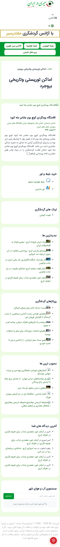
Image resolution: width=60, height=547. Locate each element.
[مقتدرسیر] (30, 37)
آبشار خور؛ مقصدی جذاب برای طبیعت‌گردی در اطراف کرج (27, 433)
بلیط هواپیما (31, 46)
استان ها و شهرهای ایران (33, 123)
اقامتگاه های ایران (14, 123)
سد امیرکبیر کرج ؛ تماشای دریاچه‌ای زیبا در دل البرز (28, 450)
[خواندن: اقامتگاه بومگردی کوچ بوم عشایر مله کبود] (39, 105)
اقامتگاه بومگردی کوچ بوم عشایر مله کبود (32, 117)
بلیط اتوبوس (48, 46)
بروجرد (52, 127)
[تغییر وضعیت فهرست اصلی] (51, 26)
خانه (50, 69)
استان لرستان (49, 123)
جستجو (9, 496)
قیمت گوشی (45, 215)
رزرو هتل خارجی (30, 52)
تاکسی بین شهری (13, 46)
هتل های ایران (43, 127)
